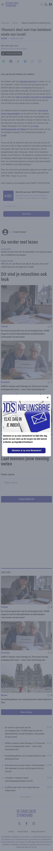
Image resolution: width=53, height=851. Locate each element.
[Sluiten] (47, 397)
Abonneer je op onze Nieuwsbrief (26, 450)
